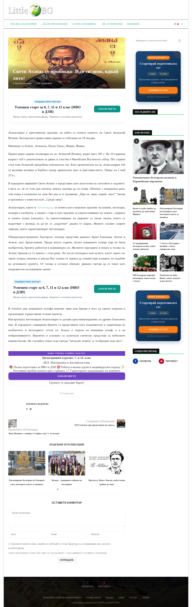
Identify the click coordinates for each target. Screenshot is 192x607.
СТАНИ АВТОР (93, 598)
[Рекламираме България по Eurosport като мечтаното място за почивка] (26, 463)
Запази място (107, 109)
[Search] (182, 24)
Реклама (109, 598)
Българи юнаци (55, 23)
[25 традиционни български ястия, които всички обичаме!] (145, 232)
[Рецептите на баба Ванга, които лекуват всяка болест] (172, 264)
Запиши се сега (158, 90)
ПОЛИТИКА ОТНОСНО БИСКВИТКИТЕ (62, 598)
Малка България (23, 23)
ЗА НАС (133, 598)
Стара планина (84, 23)
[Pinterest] (178, 24)
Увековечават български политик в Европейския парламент (155, 179)
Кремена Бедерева (23, 83)
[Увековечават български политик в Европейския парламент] (158, 157)
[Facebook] (175, 24)
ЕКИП (121, 598)
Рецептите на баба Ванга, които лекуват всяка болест (170, 278)
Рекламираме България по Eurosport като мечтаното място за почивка (171, 212)
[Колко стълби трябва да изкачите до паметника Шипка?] (145, 197)
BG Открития (112, 23)
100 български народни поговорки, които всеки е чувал (144, 278)
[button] (12, 470)
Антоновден (45, 207)
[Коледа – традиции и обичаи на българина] (66, 463)
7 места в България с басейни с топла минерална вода (170, 246)
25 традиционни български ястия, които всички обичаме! (144, 246)
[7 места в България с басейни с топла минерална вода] (172, 232)
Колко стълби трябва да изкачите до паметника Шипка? (144, 211)
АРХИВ (145, 598)
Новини (133, 23)
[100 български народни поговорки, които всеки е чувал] (145, 264)
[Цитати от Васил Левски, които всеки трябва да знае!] (106, 463)
